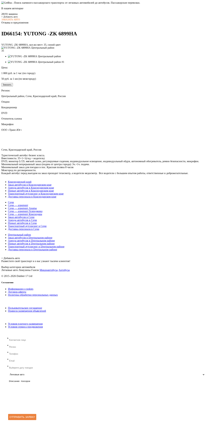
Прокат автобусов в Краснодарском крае (31, 190)
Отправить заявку (22, 417)
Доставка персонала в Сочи (23, 229)
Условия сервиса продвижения (25, 326)
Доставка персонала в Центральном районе (32, 249)
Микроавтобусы (49, 270)
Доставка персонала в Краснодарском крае (32, 196)
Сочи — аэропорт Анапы (22, 208)
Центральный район (19, 234)
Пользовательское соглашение (25, 307)
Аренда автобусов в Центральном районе (31, 240)
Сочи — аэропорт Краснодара (25, 214)
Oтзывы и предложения (14, 22)
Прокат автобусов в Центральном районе (31, 243)
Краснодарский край (19, 181)
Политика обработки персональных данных (33, 294)
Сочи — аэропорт (18, 205)
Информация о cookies (20, 288)
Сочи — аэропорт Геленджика (25, 211)
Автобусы (64, 270)
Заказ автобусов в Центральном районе (30, 237)
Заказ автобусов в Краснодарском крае (30, 184)
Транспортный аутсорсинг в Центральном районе (36, 246)
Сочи (11, 202)
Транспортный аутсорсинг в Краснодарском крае (36, 193)
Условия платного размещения (25, 323)
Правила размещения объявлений (27, 310)
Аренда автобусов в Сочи (22, 220)
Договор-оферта (17, 291)
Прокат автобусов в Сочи (22, 223)
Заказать (7, 84)
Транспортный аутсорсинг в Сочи (27, 226)
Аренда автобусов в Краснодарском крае (31, 187)
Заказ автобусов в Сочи (21, 217)
